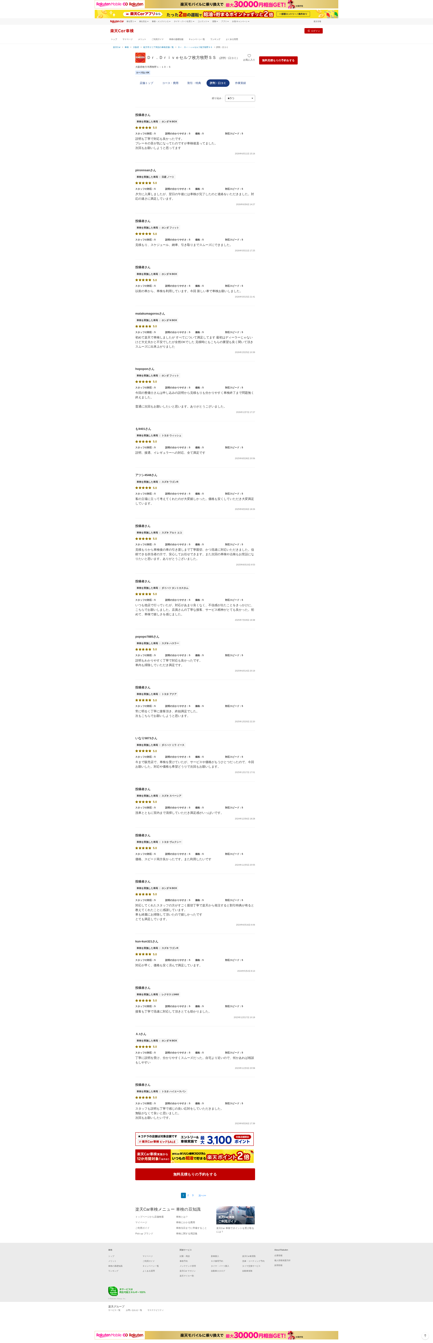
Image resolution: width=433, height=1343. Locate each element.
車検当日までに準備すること (191, 1228)
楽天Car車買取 (249, 1256)
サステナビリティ (155, 1310)
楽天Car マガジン (188, 1271)
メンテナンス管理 (188, 1266)
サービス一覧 (114, 1310)
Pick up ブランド (144, 1233)
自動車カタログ (218, 1271)
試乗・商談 (185, 1256)
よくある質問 (232, 39)
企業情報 (278, 1255)
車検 (127, 47)
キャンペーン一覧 (197, 39)
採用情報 (278, 1265)
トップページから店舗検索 (149, 1216)
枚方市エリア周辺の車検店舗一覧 (158, 47)
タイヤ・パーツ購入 (220, 1266)
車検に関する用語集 (186, 1233)
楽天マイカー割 (187, 1276)
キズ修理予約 (217, 1261)
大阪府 (136, 47)
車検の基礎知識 (176, 39)
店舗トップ (146, 83)
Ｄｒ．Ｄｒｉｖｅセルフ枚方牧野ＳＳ (195, 47)
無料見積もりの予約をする (278, 60)
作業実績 (240, 83)
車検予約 (184, 1261)
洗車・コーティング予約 (253, 1261)
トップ (114, 39)
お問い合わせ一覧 (134, 1310)
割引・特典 (194, 83)
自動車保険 (247, 1271)
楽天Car (116, 47)
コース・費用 (170, 83)
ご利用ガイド (158, 39)
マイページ (127, 39)
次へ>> (202, 1195)
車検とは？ (182, 1216)
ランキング (215, 39)
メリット (142, 39)
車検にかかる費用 (185, 1222)
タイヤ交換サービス (251, 1266)
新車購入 (215, 1256)
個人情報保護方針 (282, 1260)
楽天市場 (317, 21)
